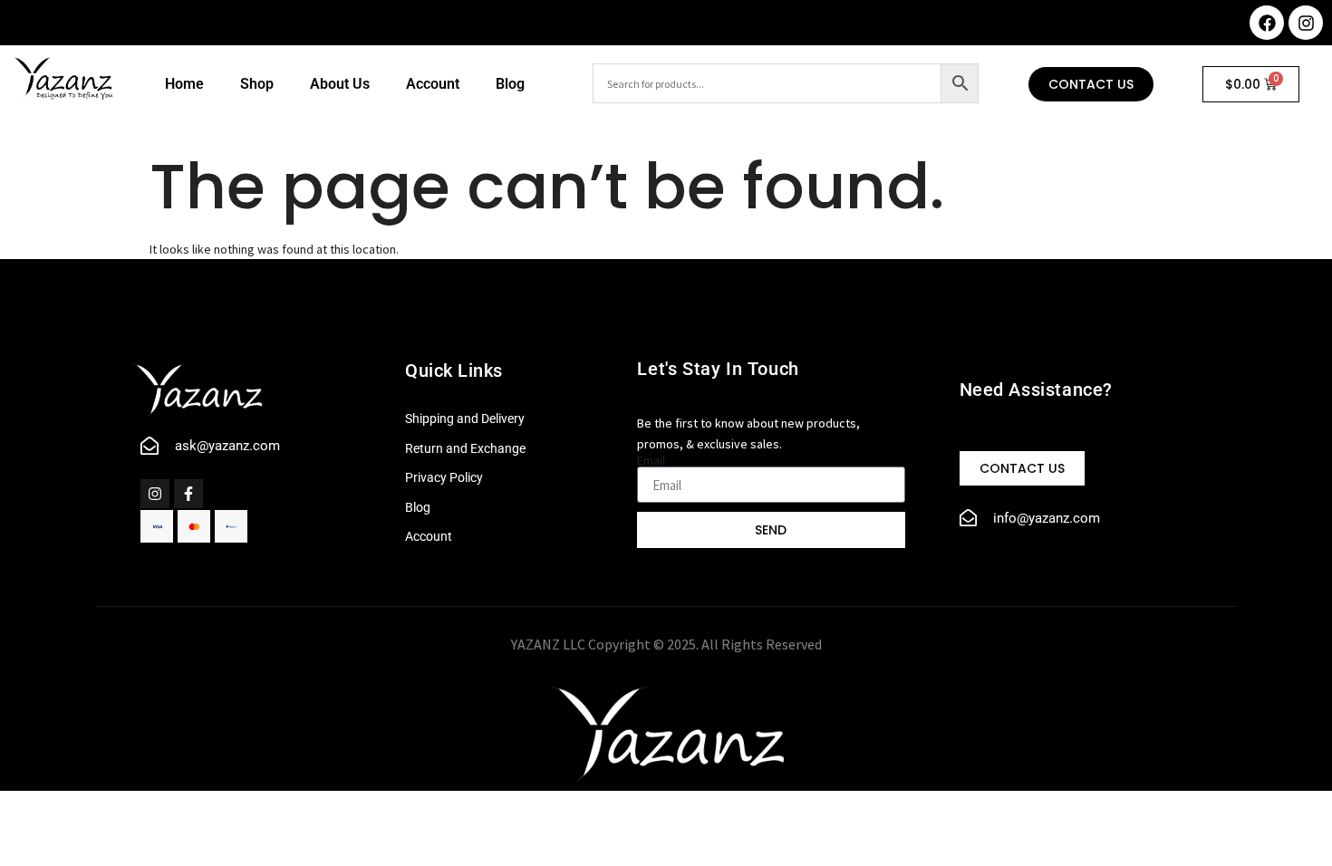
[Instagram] (1306, 22)
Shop (257, 83)
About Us (340, 83)
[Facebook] (1267, 22)
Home (184, 83)
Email (651, 460)
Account (432, 83)
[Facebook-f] (188, 493)
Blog (510, 83)
